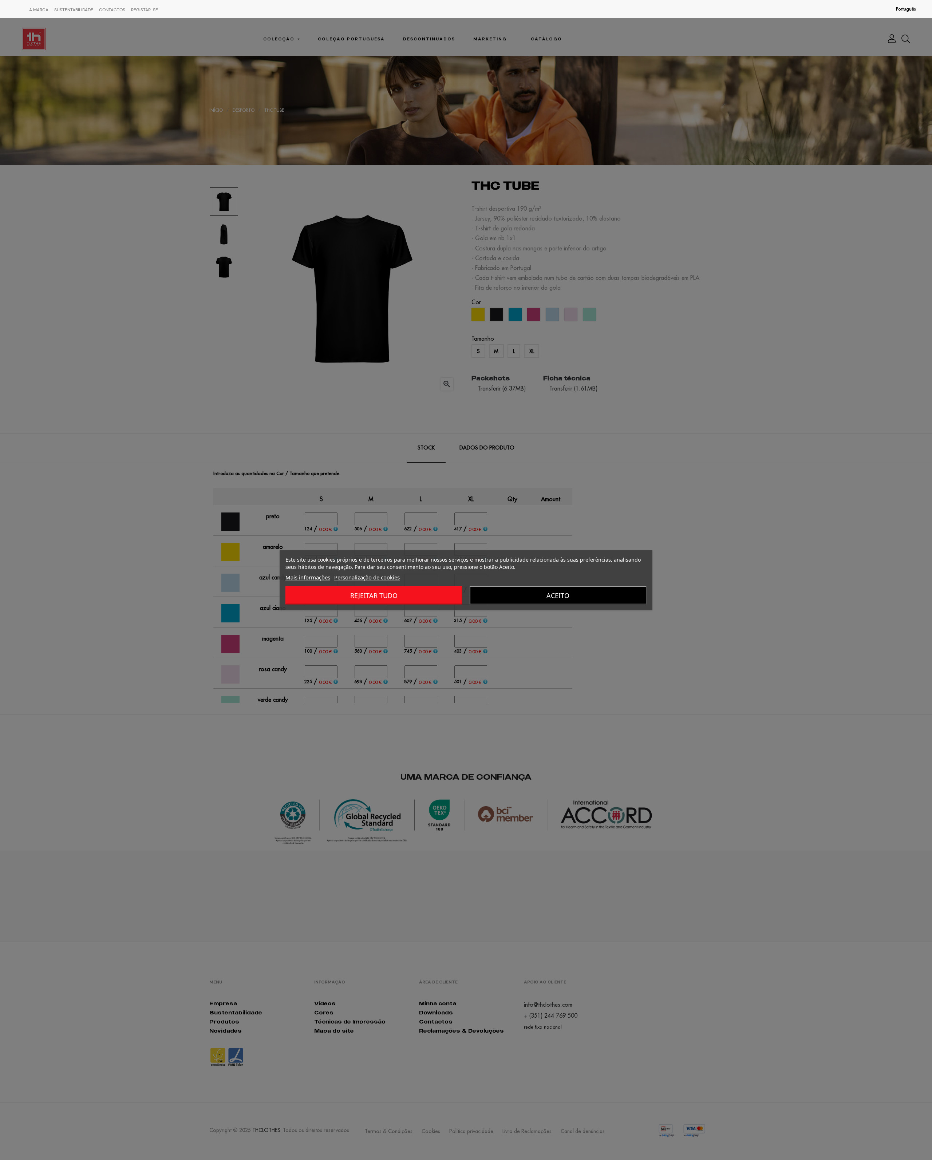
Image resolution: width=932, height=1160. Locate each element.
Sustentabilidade (73, 10)
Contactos (112, 10)
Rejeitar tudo (374, 595)
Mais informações (307, 577)
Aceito (557, 595)
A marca (38, 10)
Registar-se (144, 10)
